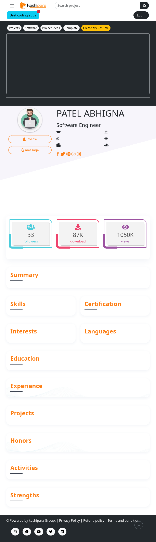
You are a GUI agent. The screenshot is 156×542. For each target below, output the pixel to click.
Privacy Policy (69, 520)
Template (71, 28)
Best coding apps (24, 14)
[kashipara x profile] (51, 532)
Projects (14, 28)
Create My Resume (96, 28)
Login (141, 15)
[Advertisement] (78, 63)
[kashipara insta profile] (15, 532)
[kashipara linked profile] (62, 532)
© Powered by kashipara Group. (31, 520)
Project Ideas (51, 28)
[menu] (12, 6)
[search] (144, 5)
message (31, 150)
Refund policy (93, 520)
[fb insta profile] (27, 532)
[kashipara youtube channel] (38, 532)
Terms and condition (123, 520)
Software (31, 28)
